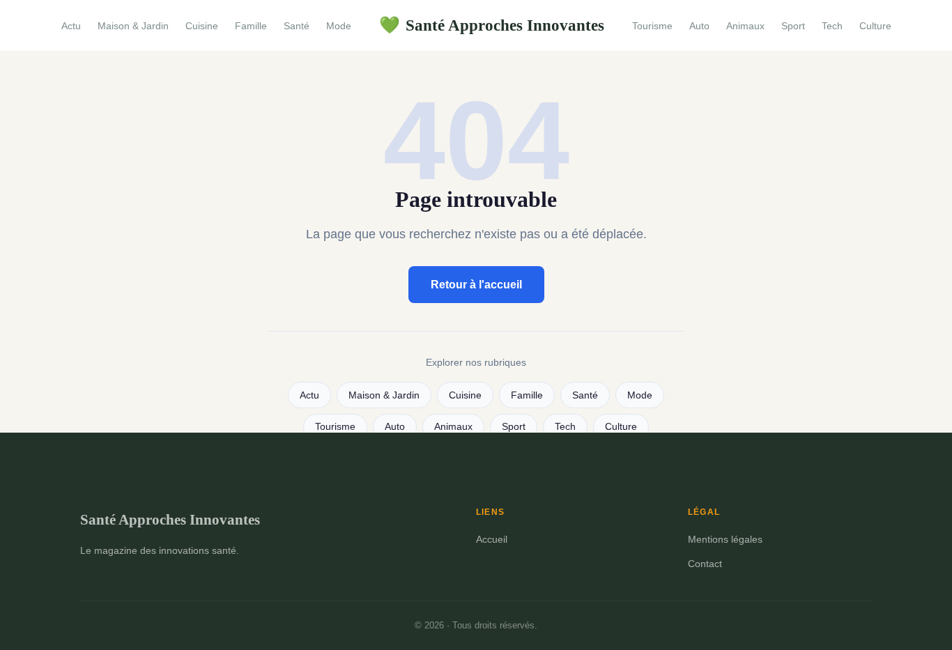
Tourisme (652, 25)
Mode (338, 25)
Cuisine (201, 25)
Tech (832, 25)
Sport (793, 25)
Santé (296, 25)
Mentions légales (725, 539)
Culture (875, 25)
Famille (251, 25)
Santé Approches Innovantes (491, 25)
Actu (71, 25)
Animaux (745, 25)
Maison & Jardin (133, 25)
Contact (705, 563)
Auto (699, 25)
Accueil (491, 539)
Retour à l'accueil (476, 285)
